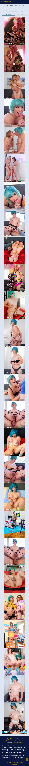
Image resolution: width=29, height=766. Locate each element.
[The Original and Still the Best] (14, 733)
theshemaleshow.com (17, 742)
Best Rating (14, 11)
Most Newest (8, 11)
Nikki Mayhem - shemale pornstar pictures (15, 762)
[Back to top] (27, 759)
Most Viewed (20, 11)
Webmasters (14, 764)
